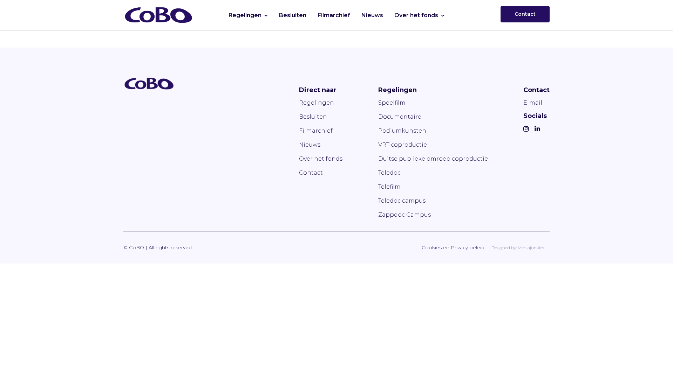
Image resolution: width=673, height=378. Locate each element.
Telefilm (389, 186)
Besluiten (292, 15)
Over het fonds (416, 15)
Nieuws (372, 15)
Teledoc (389, 172)
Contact (525, 14)
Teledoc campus (402, 200)
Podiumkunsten (402, 130)
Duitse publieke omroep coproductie (433, 158)
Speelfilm (392, 102)
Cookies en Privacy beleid (453, 247)
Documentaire (399, 116)
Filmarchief (334, 15)
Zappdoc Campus (404, 214)
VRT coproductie (402, 144)
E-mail (532, 102)
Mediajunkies (531, 247)
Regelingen (245, 15)
